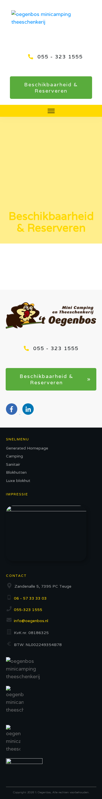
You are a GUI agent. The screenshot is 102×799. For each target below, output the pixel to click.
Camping (14, 456)
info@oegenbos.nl (31, 620)
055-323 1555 (28, 609)
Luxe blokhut (18, 480)
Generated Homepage (27, 448)
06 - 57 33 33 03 (30, 598)
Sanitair (13, 464)
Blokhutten (16, 472)
